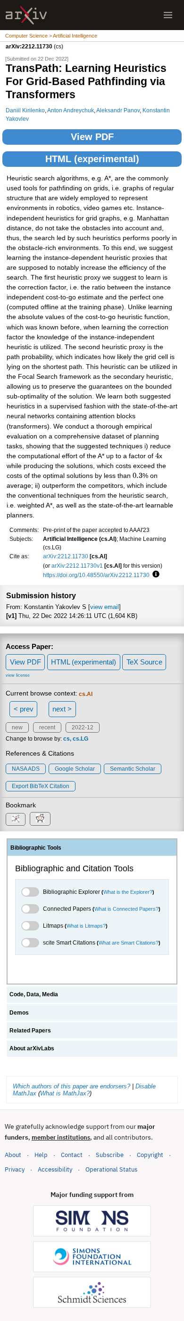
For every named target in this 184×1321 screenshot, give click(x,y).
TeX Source (144, 662)
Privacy (15, 1169)
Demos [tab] (19, 1013)
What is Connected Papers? (126, 909)
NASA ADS (26, 769)
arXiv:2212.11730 (65, 556)
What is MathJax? (65, 1093)
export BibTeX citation (40, 786)
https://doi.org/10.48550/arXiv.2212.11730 (96, 575)
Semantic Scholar (132, 769)
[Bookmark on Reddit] (40, 819)
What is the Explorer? (127, 892)
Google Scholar (75, 769)
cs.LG (80, 738)
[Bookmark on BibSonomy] (15, 819)
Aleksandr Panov (118, 110)
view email (104, 606)
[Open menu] (168, 15)
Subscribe (110, 1155)
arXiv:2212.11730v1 (77, 566)
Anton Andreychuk (70, 110)
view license (18, 675)
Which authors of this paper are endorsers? (71, 1086)
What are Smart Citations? (129, 943)
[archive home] (26, 15)
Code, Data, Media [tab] (33, 994)
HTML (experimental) (92, 159)
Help (41, 1155)
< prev (23, 709)
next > (62, 709)
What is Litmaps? (86, 926)
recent (47, 727)
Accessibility (55, 1169)
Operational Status (111, 1169)
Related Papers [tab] (30, 1030)
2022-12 (82, 727)
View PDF (92, 137)
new (17, 727)
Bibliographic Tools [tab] (35, 848)
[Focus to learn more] (154, 575)
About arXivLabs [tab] (31, 1048)
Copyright (150, 1155)
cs (66, 738)
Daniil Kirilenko (25, 110)
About (13, 1155)
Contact (72, 1155)
